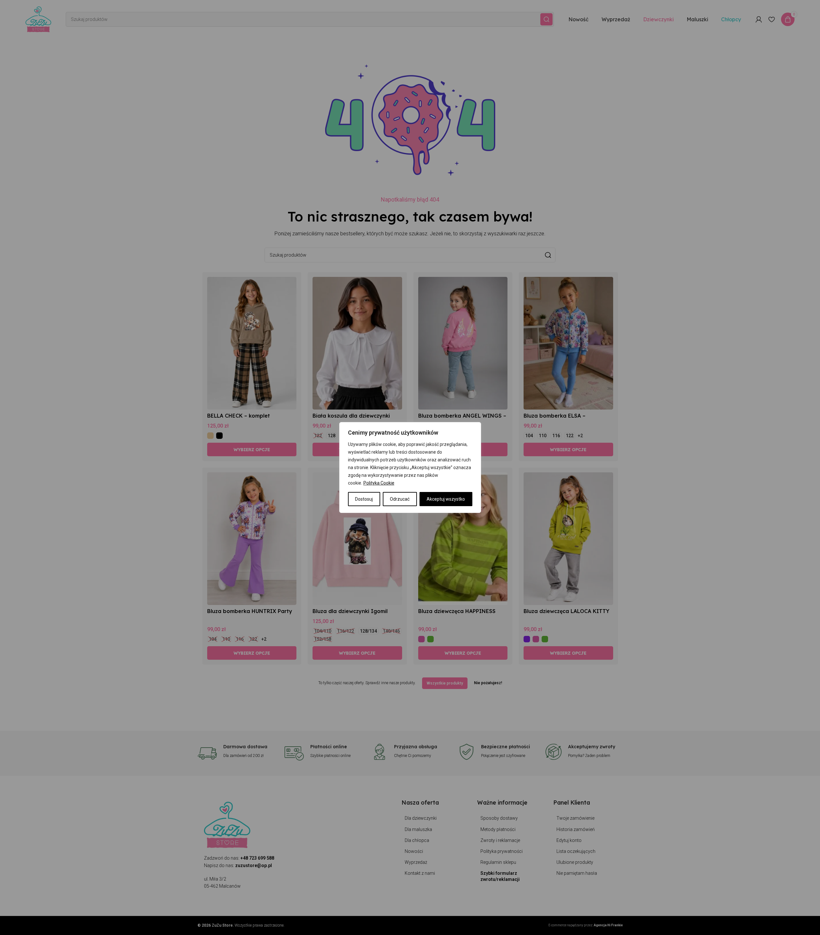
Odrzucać (400, 499)
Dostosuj (364, 499)
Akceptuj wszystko (446, 499)
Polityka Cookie (378, 483)
